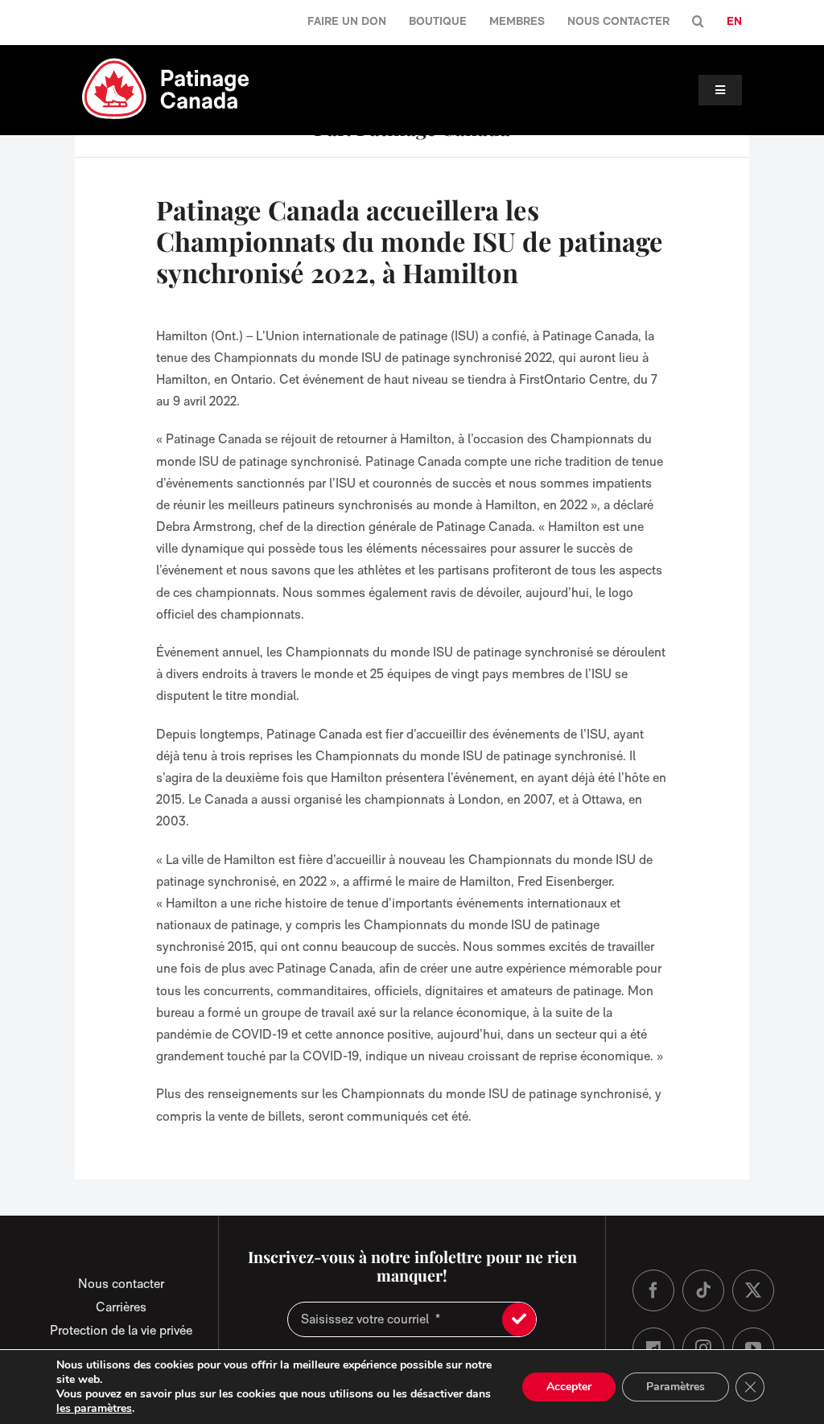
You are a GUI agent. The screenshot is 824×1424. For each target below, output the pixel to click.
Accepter (568, 1386)
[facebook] (653, 1290)
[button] (698, 22)
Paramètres (675, 1386)
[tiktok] (703, 1290)
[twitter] (753, 1290)
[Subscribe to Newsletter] (519, 1319)
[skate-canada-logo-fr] (165, 63)
